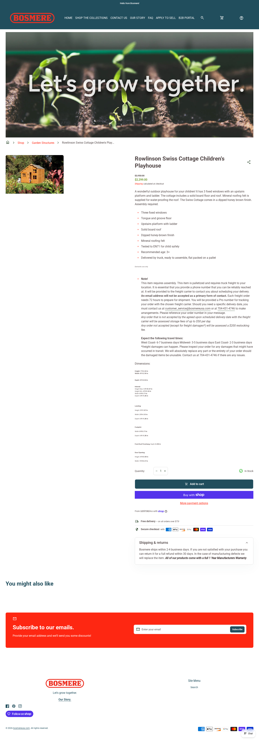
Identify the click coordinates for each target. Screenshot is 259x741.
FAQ (150, 18)
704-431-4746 (226, 308)
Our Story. (64, 699)
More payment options (194, 503)
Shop (21, 142)
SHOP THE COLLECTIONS (91, 18)
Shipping (139, 184)
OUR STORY (137, 18)
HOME (68, 18)
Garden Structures (43, 142)
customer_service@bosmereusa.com (188, 308)
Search (194, 687)
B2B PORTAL (187, 18)
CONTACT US (118, 18)
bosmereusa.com (21, 728)
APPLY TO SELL (166, 18)
